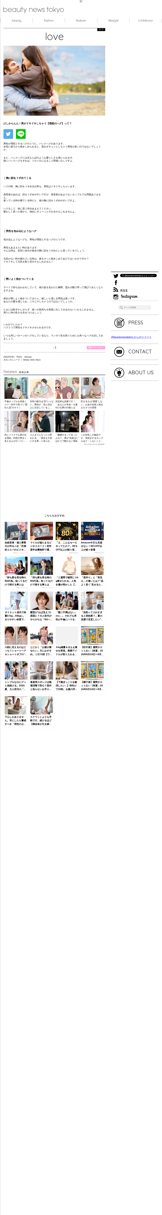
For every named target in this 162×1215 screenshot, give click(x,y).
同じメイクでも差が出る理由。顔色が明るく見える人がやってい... (15, 438)
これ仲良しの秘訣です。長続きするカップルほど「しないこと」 (92, 438)
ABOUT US (141, 372)
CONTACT (140, 351)
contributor (145, 20)
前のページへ (96, 347)
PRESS (135, 322)
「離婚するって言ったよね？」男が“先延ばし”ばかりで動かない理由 (67, 438)
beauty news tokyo (31, 360)
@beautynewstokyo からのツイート (131, 337)
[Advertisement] (54, 477)
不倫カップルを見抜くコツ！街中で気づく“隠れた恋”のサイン (15, 404)
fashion (49, 20)
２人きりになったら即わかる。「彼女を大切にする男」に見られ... (41, 438)
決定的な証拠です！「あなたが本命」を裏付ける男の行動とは (66, 404)
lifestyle (113, 20)
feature (81, 20)
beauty (16, 20)
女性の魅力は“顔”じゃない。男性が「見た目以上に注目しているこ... (42, 404)
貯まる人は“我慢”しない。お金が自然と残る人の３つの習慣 (92, 404)
